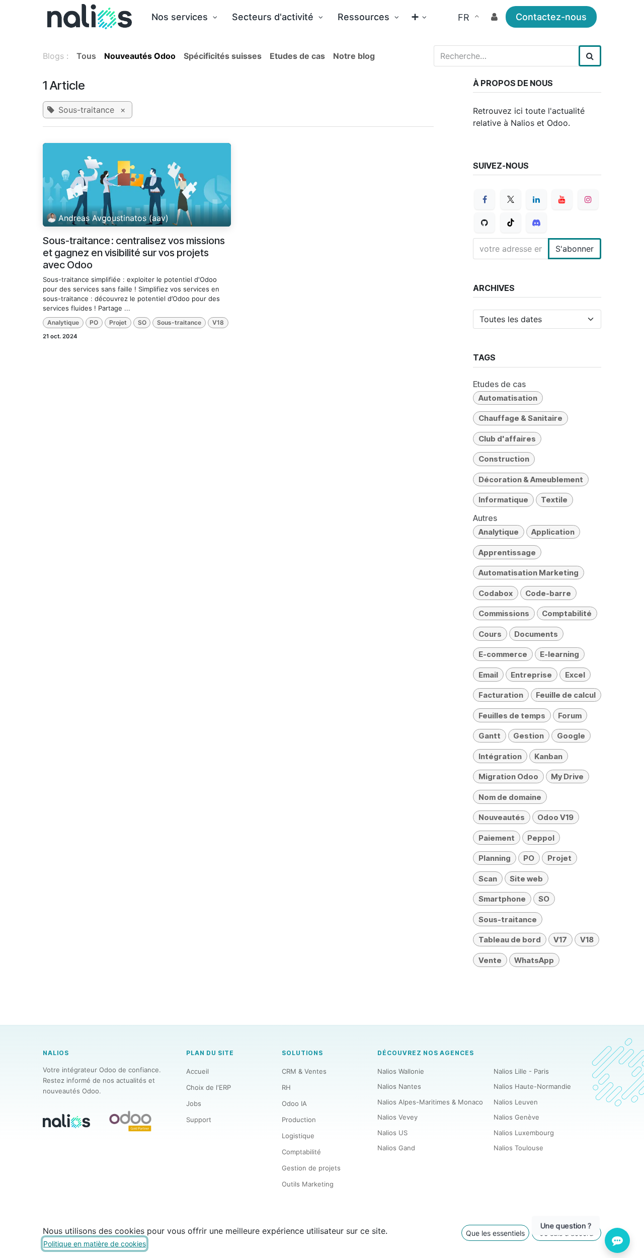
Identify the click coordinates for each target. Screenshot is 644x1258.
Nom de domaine (509, 797)
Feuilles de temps (511, 715)
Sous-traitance (179, 322)
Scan (487, 878)
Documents (536, 634)
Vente (490, 960)
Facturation (500, 695)
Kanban (548, 756)
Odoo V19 (555, 817)
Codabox (495, 593)
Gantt (489, 736)
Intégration (500, 756)
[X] (511, 199)
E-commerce (502, 654)
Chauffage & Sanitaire (520, 418)
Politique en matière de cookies (94, 1243)
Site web (526, 878)
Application (553, 532)
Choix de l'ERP (208, 1087)
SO (142, 322)
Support (198, 1120)
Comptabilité (567, 613)
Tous (86, 56)
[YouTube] (562, 199)
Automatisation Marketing (528, 572)
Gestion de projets (311, 1168)
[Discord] (536, 222)
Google (571, 736)
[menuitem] (184, 17)
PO (94, 322)
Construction (503, 459)
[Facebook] (484, 199)
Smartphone (502, 899)
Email (488, 675)
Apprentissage (507, 552)
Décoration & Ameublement (530, 479)
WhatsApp (534, 960)
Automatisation (507, 398)
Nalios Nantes (399, 1086)
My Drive (567, 776)
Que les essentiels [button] (495, 1233)
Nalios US (392, 1133)
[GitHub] (484, 222)
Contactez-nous (551, 17)
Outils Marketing (308, 1184)
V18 (218, 322)
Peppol (540, 838)
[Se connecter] (494, 17)
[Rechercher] (590, 55)
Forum (570, 715)
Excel (575, 675)
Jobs (193, 1103)
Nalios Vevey (397, 1117)
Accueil (197, 1071)
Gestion (528, 736)
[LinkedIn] (536, 199)
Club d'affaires (507, 438)
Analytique (63, 322)
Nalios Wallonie (400, 1071)
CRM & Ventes (304, 1071)
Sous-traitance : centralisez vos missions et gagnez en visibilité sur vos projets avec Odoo (134, 253)
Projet (118, 322)
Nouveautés (501, 817)
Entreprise (531, 675)
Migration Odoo (508, 776)
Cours (490, 634)
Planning (494, 858)
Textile (554, 499)
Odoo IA (294, 1103)
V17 (560, 939)
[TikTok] (511, 222)
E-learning (559, 654)
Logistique (298, 1136)
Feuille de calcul (566, 695)
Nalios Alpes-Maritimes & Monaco (430, 1102)
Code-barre (548, 593)
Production (299, 1120)
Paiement (496, 838)
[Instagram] (588, 199)
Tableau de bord (509, 939)
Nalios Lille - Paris (521, 1071)
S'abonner (574, 249)
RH (286, 1087)
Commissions (503, 613)
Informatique (503, 499)
